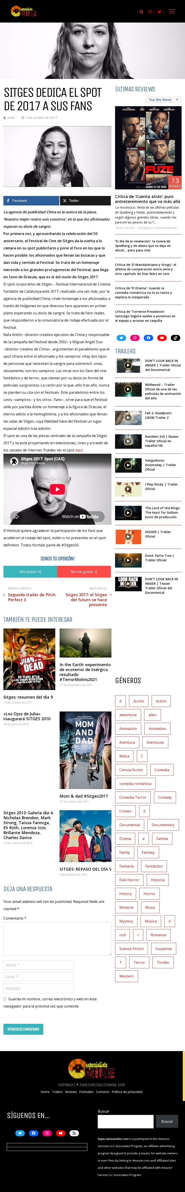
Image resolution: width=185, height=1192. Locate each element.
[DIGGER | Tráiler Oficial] (128, 537)
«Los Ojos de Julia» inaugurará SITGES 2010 (26, 716)
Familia (162, 838)
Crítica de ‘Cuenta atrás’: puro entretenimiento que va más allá (147, 199)
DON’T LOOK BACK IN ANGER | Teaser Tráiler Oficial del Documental (161, 586)
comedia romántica (135, 783)
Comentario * (14, 918)
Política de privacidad (127, 1091)
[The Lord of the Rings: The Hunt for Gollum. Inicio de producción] (128, 513)
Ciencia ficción (131, 769)
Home (45, 1091)
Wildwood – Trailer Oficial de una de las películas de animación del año (163, 391)
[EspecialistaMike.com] (23, 16)
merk (11, 117)
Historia (157, 879)
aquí (79, 450)
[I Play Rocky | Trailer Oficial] (128, 489)
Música (151, 921)
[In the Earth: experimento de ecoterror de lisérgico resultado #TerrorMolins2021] (85, 643)
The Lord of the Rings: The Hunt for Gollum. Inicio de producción (162, 512)
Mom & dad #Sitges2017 (84, 796)
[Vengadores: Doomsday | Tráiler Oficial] (128, 465)
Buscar (103, 1111)
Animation (157, 728)
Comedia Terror (132, 797)
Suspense (163, 948)
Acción (130, 228)
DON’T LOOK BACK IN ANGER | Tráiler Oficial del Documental (163, 365)
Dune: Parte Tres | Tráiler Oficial (159, 557)
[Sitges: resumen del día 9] (29, 659)
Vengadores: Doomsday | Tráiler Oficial (160, 465)
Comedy (165, 797)
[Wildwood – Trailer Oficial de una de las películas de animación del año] (128, 389)
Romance (158, 934)
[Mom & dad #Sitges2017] (85, 750)
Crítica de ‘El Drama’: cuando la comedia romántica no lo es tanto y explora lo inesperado (143, 292)
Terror (139, 962)
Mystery (126, 921)
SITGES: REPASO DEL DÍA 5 (85, 869)
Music (150, 907)
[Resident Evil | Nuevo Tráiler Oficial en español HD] (128, 441)
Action (161, 701)
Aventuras (155, 742)
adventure (128, 714)
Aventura (127, 742)
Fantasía (126, 866)
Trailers (57, 1091)
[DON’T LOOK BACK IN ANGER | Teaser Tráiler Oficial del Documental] (128, 584)
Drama (125, 838)
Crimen (125, 811)
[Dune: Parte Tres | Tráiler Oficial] (128, 560)
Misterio (126, 907)
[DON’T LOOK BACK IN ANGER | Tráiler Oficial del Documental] (128, 366)
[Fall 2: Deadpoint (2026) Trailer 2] (128, 418)
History (125, 893)
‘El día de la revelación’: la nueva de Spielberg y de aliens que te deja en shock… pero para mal (143, 245)
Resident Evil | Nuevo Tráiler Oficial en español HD (161, 441)
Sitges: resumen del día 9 (28, 697)
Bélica (124, 756)
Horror (149, 893)
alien (152, 714)
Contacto (102, 1091)
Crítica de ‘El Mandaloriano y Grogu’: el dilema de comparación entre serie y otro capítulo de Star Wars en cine (145, 269)
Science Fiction (131, 948)
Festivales (86, 1091)
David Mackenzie (166, 228)
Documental (129, 824)
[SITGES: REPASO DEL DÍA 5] (85, 836)
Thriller (163, 962)
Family (124, 852)
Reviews (71, 1091)
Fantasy (148, 852)
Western (126, 976)
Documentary (163, 824)
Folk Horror (129, 879)
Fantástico (154, 866)
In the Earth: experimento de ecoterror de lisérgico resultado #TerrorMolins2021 (85, 672)
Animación (128, 728)
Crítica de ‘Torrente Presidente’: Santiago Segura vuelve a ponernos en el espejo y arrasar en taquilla (145, 316)
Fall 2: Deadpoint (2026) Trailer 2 (158, 415)
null (122, 934)
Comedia (162, 769)
